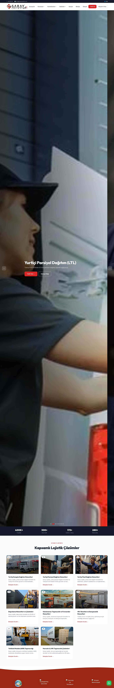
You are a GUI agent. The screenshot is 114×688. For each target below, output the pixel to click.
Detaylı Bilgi (46, 275)
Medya (78, 6)
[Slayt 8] (63, 523)
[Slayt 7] (61, 523)
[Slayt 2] (52, 523)
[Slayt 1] (50, 523)
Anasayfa (32, 6)
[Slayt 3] (53, 523)
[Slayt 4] (56, 523)
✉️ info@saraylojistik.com (20, 1)
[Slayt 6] (60, 523)
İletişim (85, 6)
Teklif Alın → (32, 275)
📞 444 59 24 (9, 1)
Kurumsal (41, 6)
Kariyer (71, 6)
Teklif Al (92, 6)
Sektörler (62, 6)
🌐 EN (106, 1)
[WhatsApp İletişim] (109, 683)
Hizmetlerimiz (51, 6)
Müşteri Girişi (102, 6)
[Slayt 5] (58, 523)
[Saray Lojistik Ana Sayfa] (17, 7)
